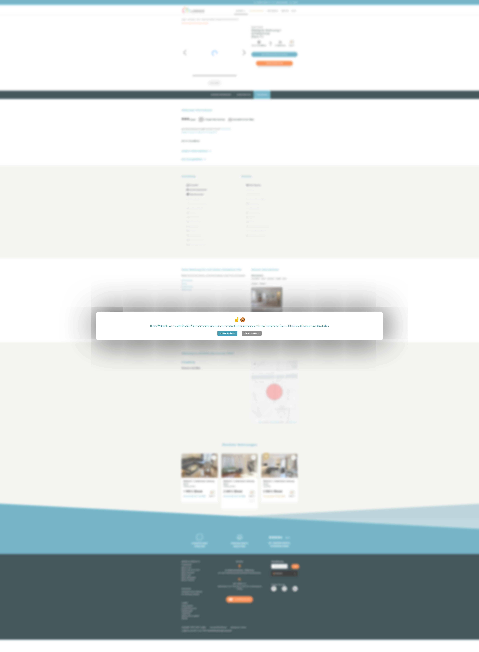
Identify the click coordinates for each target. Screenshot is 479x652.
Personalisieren (252, 333)
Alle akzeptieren (227, 333)
